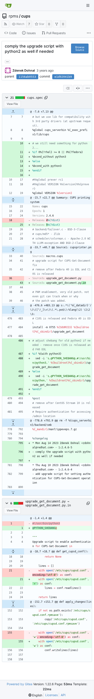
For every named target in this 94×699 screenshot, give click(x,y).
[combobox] (67, 88)
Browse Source (79, 48)
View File (12, 104)
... (7, 61)
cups (25, 16)
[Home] (8, 5)
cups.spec (35, 97)
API (63, 695)
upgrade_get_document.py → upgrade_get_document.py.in (48, 503)
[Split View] (77, 88)
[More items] (88, 33)
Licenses (51, 695)
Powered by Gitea (19, 684)
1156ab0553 (27, 76)
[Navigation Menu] (88, 5)
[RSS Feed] (5, 24)
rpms (13, 16)
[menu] (87, 88)
